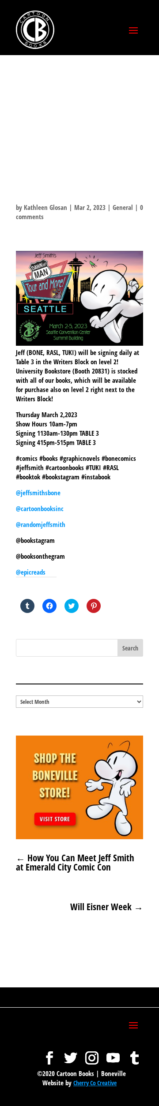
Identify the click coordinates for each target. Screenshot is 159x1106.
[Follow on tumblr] (134, 1053)
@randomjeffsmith (40, 524)
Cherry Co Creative (95, 1083)
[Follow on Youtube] (113, 1053)
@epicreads (30, 572)
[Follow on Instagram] (92, 1053)
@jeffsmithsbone (38, 492)
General (123, 207)
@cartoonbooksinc (40, 508)
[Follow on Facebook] (49, 1053)
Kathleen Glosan (45, 207)
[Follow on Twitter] (71, 1053)
